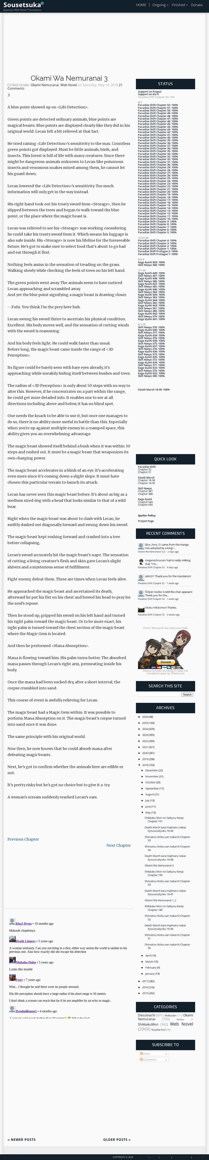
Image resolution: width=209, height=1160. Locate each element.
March (149, 961)
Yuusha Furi (158, 1029)
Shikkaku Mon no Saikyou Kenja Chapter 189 (164, 907)
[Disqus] (69, 967)
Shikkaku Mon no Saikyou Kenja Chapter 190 (164, 873)
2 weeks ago (173, 614)
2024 (145, 729)
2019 (145, 759)
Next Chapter (119, 845)
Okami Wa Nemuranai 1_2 (160, 900)
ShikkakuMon (148, 1024)
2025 (145, 723)
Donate (196, 5)
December (151, 770)
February (151, 967)
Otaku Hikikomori (156, 607)
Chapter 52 (144, 469)
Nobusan (170, 1015)
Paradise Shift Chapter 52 (151, 567)
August (150, 794)
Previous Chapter (23, 839)
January (150, 973)
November (152, 776)
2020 (145, 753)
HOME (141, 5)
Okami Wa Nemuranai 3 (69, 78)
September (152, 788)
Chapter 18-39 (146, 483)
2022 (145, 741)
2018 (145, 765)
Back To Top (10, 1157)
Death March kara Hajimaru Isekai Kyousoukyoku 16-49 (165, 829)
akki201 (149, 576)
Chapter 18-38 (146, 480)
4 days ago (172, 567)
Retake (180, 1019)
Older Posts (117, 1139)
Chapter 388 (145, 494)
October (150, 782)
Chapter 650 (145, 504)
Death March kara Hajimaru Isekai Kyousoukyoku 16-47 (165, 892)
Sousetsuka (22, 4)
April (148, 955)
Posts (146, 1053)
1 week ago (173, 583)
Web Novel (68, 85)
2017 (145, 981)
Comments (150, 1059)
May (148, 812)
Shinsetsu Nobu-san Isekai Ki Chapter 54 (167, 848)
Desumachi (146, 1015)
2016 (145, 987)
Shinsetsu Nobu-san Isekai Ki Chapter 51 (167, 936)
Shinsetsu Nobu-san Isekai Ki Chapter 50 (167, 946)
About (154, 1157)
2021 (145, 747)
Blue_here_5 (152, 544)
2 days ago (173, 551)
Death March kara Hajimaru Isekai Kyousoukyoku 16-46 (165, 927)
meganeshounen (155, 560)
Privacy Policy (181, 1157)
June (148, 806)
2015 (145, 993)
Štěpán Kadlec (153, 592)
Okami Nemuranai (45, 85)
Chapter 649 (145, 502)
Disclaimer (199, 1157)
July (147, 800)
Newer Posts (22, 1139)
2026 (145, 717)
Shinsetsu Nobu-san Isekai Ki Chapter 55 (167, 838)
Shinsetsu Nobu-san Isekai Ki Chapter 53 (167, 882)
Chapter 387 (145, 491)
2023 (145, 735)
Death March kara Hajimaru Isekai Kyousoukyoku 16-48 (165, 857)
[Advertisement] (104, 44)
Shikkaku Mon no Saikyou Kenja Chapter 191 (164, 819)
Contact (165, 1157)
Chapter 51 (144, 472)
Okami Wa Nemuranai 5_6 (152, 551)
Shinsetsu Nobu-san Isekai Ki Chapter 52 (167, 917)
